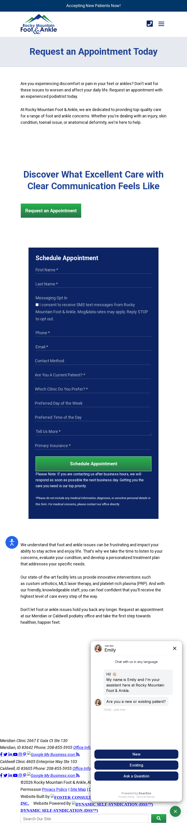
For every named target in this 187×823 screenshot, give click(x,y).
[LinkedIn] (10, 754)
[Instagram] (20, 754)
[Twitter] (5, 754)
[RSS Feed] (78, 754)
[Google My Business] (51, 754)
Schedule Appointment (93, 463)
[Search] (158, 818)
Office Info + (84, 747)
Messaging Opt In (51, 297)
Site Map (78, 789)
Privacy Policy (54, 789)
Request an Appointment (51, 210)
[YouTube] (15, 754)
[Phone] (150, 24)
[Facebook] (1, 754)
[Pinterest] (25, 754)
